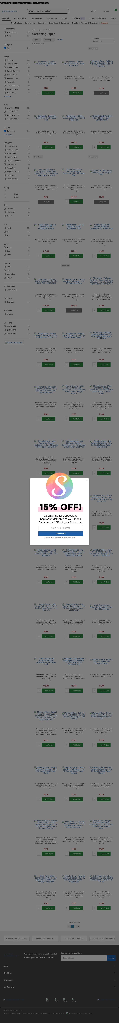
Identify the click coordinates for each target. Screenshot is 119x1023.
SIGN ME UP (61, 533)
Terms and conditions (71, 537)
